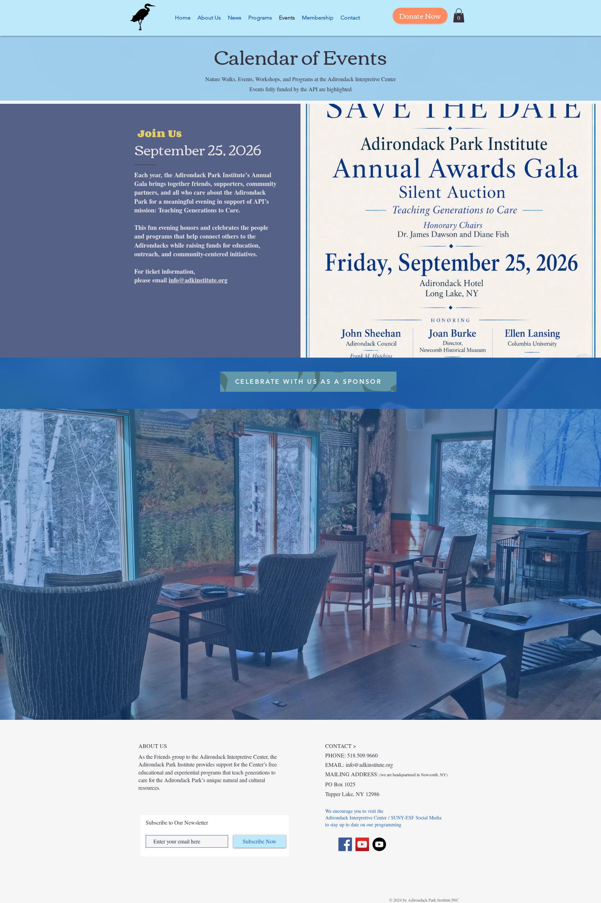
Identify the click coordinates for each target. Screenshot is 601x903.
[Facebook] (345, 844)
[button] (459, 15)
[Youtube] (379, 844)
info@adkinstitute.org (198, 280)
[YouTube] (362, 844)
